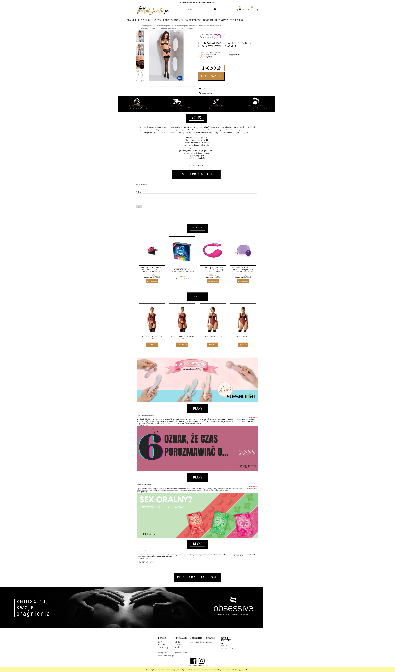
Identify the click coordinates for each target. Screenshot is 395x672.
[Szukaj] (215, 9)
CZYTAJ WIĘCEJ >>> (143, 425)
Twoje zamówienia (197, 642)
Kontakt (161, 644)
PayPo (160, 642)
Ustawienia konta (196, 644)
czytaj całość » (253, 417)
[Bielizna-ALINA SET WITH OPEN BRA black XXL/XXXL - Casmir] (140, 36)
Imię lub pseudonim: (141, 184)
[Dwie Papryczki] (153, 10)
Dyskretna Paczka (181, 652)
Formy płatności (164, 652)
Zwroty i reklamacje (166, 655)
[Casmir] (213, 34)
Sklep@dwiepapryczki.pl (230, 645)
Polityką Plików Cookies (187, 670)
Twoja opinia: (139, 192)
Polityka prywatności (178, 643)
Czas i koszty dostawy (163, 648)
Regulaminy (178, 647)
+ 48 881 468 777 (228, 649)
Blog (176, 649)
